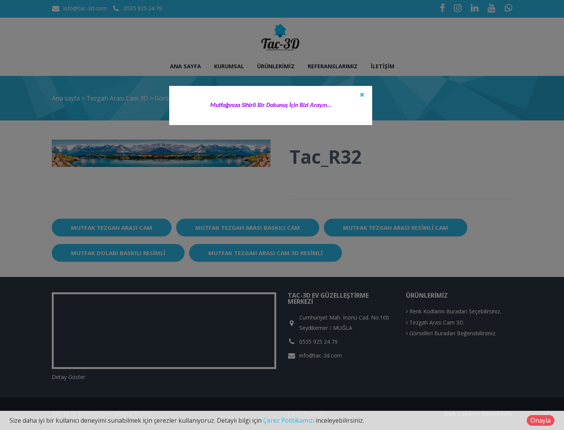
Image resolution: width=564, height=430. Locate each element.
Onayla (541, 420)
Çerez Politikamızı (288, 420)
